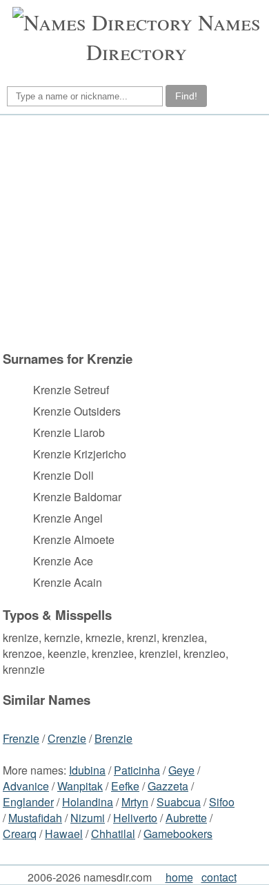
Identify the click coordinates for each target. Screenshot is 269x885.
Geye (181, 770)
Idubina (87, 770)
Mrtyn (134, 802)
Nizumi (87, 818)
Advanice (26, 786)
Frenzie (21, 738)
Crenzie (67, 738)
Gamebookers (177, 834)
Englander (28, 802)
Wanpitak (80, 786)
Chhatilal (113, 834)
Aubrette (186, 818)
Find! (186, 95)
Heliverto (135, 818)
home (179, 877)
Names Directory (173, 36)
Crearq (20, 834)
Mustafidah (35, 818)
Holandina (87, 802)
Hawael (64, 834)
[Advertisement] (132, 232)
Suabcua (179, 802)
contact (219, 877)
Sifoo (222, 802)
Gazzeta (168, 786)
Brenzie (113, 738)
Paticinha (137, 770)
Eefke (125, 786)
